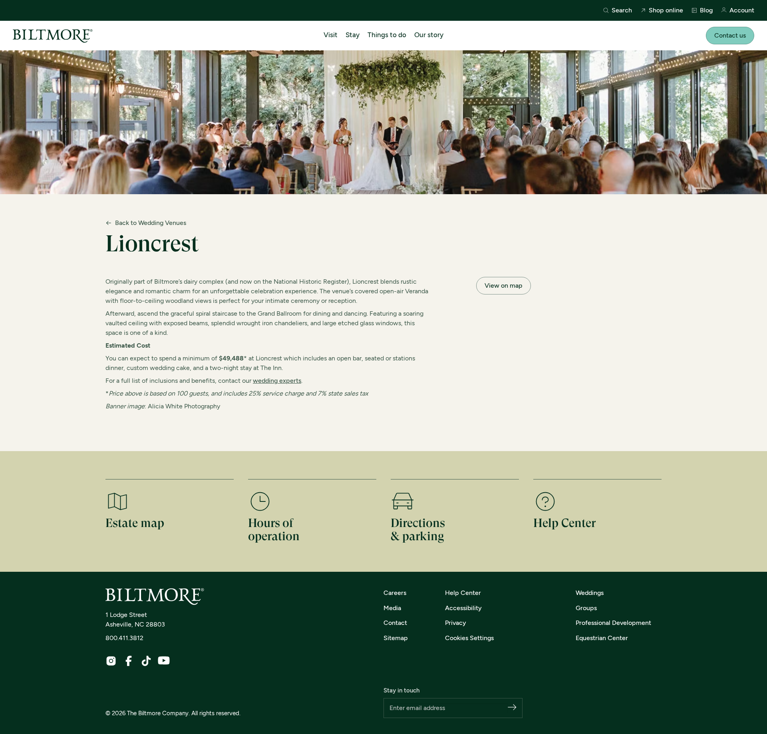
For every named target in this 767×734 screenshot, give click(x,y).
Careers (395, 593)
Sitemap (396, 638)
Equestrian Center (602, 638)
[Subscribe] (512, 708)
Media (392, 608)
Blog (706, 10)
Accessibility (463, 608)
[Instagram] (111, 661)
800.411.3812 (124, 638)
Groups (586, 608)
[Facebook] (128, 661)
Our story (428, 35)
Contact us (730, 35)
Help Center (463, 593)
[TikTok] (146, 661)
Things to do (387, 35)
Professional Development (613, 623)
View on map (504, 285)
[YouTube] (164, 660)
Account (741, 10)
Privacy (455, 623)
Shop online (666, 10)
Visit (331, 35)
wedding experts (277, 380)
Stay (353, 35)
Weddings (590, 593)
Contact (395, 623)
